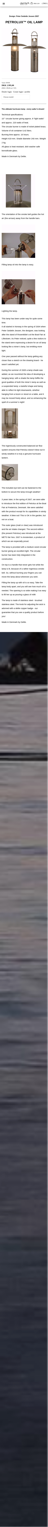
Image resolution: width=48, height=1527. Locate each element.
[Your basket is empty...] (32, 3)
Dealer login (7, 92)
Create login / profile (21, 92)
